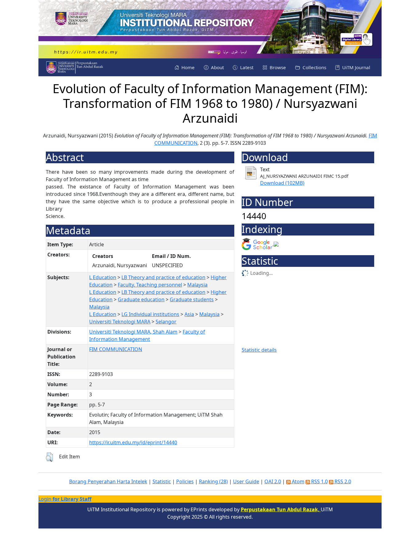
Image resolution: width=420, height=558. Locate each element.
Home (187, 67)
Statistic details (259, 349)
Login (64, 499)
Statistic (162, 481)
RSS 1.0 (319, 481)
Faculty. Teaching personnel (150, 284)
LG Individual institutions (150, 314)
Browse (277, 67)
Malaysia (197, 284)
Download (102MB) (282, 183)
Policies (185, 481)
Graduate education (141, 299)
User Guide (246, 481)
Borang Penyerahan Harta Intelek (108, 481)
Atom (297, 481)
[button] (49, 457)
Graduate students (192, 299)
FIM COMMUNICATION (115, 349)
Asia (189, 314)
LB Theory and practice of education (163, 277)
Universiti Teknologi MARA (119, 321)
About (217, 67)
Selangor (166, 321)
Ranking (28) (213, 481)
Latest (246, 67)
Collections (313, 67)
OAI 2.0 (272, 481)
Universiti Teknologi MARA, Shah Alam (133, 331)
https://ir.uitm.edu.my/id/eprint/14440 (133, 442)
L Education (102, 277)
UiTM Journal (355, 67)
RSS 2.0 (342, 481)
